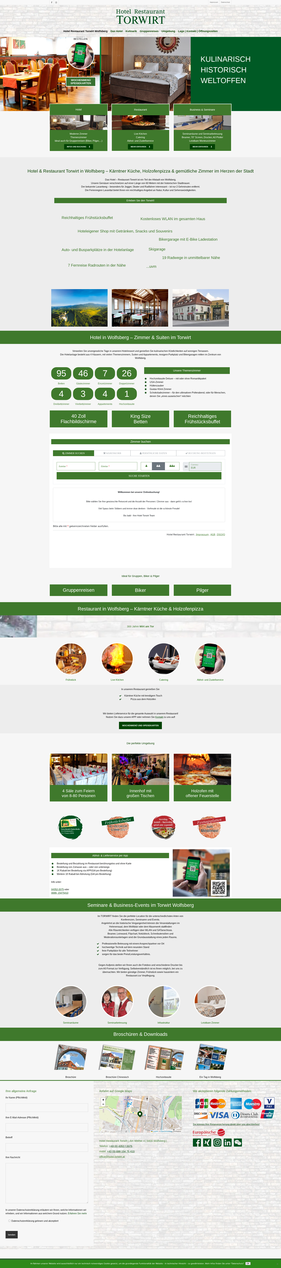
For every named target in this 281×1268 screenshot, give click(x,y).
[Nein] (277, 1263)
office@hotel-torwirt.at (112, 1156)
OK (248, 1263)
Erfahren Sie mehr (77, 1213)
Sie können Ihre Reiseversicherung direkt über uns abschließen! (226, 1124)
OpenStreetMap (166, 1131)
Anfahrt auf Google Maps (115, 1091)
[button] (78, 146)
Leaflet (155, 1131)
